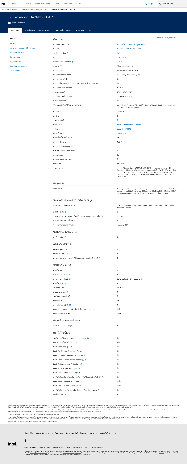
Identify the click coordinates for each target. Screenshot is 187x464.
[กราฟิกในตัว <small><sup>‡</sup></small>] (65, 237)
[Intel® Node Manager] (71, 347)
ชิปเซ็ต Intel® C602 (124, 129)
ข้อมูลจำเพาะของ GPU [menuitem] (17, 53)
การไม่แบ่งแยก (57, 433)
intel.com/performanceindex (38, 453)
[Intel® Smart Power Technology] (79, 368)
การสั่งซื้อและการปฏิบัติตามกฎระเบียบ (37, 30)
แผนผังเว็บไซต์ (105, 433)
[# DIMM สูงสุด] (65, 212)
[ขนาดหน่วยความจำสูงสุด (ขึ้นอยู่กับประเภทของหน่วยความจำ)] (102, 216)
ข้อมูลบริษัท (28, 433)
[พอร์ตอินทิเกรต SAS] (70, 305)
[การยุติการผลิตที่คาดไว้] (72, 62)
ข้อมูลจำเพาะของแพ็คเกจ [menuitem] (18, 66)
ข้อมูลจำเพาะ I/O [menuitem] (15, 62)
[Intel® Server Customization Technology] (86, 360)
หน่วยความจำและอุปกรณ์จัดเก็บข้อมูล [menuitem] (22, 48)
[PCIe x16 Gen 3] (67, 254)
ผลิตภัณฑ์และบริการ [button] (42, 4)
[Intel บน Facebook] (25, 441)
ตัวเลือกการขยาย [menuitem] (15, 57)
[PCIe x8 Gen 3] (66, 249)
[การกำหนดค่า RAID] (70, 279)
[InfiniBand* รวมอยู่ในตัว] (73, 314)
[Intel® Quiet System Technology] (79, 373)
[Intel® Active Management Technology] (84, 355)
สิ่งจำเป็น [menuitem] (13, 39)
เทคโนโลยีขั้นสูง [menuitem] (15, 71)
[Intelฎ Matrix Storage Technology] (81, 381)
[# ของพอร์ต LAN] (67, 292)
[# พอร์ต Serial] (65, 283)
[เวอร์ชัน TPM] (65, 394)
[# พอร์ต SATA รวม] (69, 275)
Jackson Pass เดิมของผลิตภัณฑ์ (129, 49)
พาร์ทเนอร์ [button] (68, 4)
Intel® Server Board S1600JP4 (129, 125)
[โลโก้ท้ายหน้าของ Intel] (12, 444)
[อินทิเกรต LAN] (65, 288)
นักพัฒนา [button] (57, 4)
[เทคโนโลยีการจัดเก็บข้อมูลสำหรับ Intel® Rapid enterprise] (99, 390)
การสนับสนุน (93, 30)
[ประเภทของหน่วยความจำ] (74, 205)
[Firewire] (61, 301)
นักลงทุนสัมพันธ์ (72, 433)
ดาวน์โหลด (80, 30)
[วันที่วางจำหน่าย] (67, 53)
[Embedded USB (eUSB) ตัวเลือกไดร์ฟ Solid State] (93, 309)
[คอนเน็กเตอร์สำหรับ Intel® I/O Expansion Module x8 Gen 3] (99, 258)
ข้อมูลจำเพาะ (15, 30)
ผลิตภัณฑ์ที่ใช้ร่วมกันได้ (63, 30)
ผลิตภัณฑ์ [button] (14, 4)
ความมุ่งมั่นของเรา (43, 433)
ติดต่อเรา (83, 433)
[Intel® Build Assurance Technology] (81, 364)
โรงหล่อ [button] (78, 4)
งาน (114, 433)
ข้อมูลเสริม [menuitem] (13, 43)
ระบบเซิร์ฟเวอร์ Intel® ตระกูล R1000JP (132, 44)
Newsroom (93, 433)
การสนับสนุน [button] (26, 4)
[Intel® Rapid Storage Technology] (80, 386)
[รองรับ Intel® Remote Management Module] (88, 338)
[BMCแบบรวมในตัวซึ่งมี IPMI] (76, 342)
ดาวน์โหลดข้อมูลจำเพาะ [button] (166, 38)
